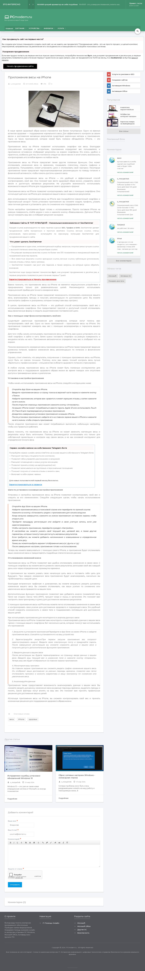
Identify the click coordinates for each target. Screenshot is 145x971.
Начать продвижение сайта (20, 66)
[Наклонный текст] (14, 842)
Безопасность (83, 933)
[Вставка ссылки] (43, 842)
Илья (119, 238)
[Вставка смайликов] (38, 842)
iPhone (21, 719)
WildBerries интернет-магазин (128, 115)
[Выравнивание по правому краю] (34, 842)
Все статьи (123, 131)
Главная (9, 28)
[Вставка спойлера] (67, 842)
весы (12, 719)
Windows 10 (126, 276)
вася (119, 158)
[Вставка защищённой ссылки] (47, 842)
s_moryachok (13, 782)
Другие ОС (82, 930)
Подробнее (12, 799)
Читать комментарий (125, 172)
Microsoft (112, 276)
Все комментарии (123, 261)
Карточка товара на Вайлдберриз (127, 123)
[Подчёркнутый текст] (18, 842)
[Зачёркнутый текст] (21, 842)
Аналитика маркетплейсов (127, 108)
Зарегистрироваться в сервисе (25, 484)
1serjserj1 (121, 225)
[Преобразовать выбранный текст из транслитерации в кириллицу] (63, 842)
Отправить (15, 885)
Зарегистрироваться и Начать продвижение (32, 279)
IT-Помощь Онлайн (51, 923)
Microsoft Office (84, 926)
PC (18, 17)
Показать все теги (116, 281)
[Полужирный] (10, 842)
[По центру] (30, 842)
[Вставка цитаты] (59, 842)
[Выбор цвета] (51, 842)
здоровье (33, 719)
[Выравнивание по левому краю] (26, 842)
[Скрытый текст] (55, 842)
